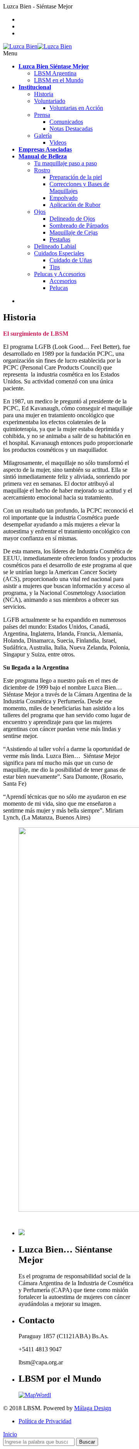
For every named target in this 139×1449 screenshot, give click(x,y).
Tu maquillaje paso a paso (65, 163)
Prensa (42, 115)
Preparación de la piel (75, 177)
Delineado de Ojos (72, 218)
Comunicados (66, 121)
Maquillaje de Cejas (73, 232)
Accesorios (62, 281)
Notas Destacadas (71, 128)
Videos (57, 142)
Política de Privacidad (45, 1421)
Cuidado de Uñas (70, 260)
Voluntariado (49, 101)
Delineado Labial (55, 246)
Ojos (40, 211)
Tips (54, 267)
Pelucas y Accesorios (59, 274)
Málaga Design (92, 1408)
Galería (43, 135)
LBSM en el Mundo (58, 80)
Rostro (42, 170)
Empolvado (63, 198)
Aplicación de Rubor (74, 205)
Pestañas (59, 239)
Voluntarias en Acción (76, 108)
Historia (43, 94)
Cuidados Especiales (59, 253)
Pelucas (58, 288)
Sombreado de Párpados (78, 225)
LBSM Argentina (55, 73)
